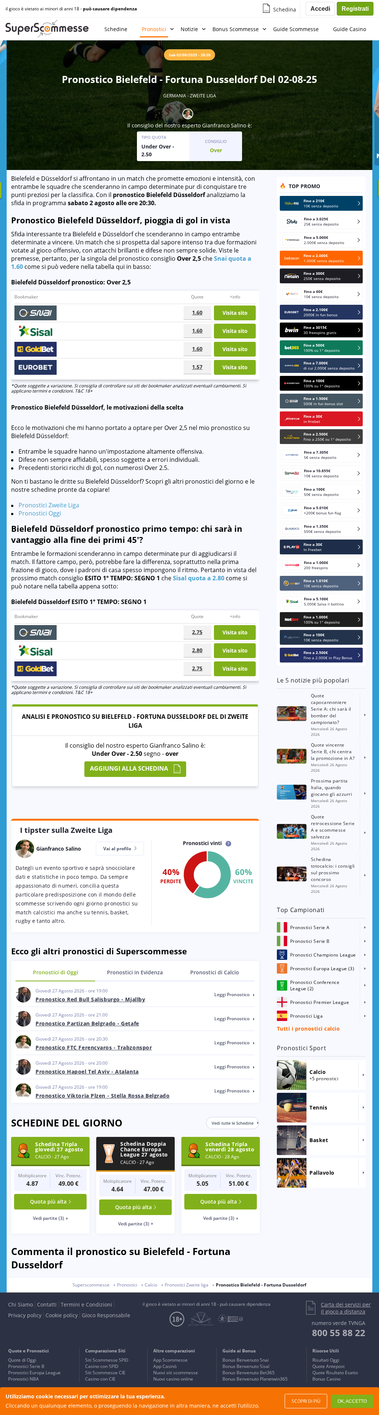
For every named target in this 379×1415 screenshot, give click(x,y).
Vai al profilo (117, 848)
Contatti (47, 1304)
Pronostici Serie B (26, 1366)
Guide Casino (349, 29)
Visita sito (235, 312)
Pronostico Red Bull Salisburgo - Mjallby (90, 999)
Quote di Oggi (22, 1360)
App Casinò (165, 1366)
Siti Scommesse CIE (105, 1372)
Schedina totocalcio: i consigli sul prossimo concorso (333, 869)
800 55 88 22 (338, 1332)
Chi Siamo (20, 1304)
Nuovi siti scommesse (175, 1372)
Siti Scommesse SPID (106, 1360)
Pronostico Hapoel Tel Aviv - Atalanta (87, 1071)
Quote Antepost (328, 1366)
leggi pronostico (232, 994)
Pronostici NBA (23, 1379)
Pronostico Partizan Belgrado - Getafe (87, 1023)
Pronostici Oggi (40, 513)
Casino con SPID (101, 1366)
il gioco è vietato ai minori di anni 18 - (71, 9)
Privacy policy (24, 1315)
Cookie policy (62, 1315)
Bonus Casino (326, 1379)
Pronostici (154, 29)
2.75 (197, 631)
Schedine (115, 29)
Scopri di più (306, 1401)
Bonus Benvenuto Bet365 (248, 1372)
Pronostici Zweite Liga (49, 505)
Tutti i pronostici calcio (308, 1028)
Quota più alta (48, 1201)
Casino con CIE (100, 1379)
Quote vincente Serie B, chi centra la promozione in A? (333, 751)
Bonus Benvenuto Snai (245, 1360)
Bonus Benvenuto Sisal (245, 1366)
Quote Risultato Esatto (335, 1372)
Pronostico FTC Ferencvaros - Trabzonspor (94, 1047)
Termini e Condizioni (86, 1304)
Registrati (355, 9)
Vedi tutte (233, 1123)
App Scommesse (170, 1360)
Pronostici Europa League (34, 1372)
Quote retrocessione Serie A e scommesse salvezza (333, 827)
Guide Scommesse (296, 29)
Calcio (214, 972)
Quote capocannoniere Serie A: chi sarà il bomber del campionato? (331, 709)
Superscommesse (91, 1285)
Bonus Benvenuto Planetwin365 (255, 1379)
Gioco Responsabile (106, 1315)
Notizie (189, 29)
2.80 (197, 650)
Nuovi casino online (173, 1379)
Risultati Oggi (325, 1360)
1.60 (197, 312)
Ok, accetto (352, 1401)
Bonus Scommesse (235, 29)
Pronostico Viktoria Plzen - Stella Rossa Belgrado (103, 1095)
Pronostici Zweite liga (186, 1285)
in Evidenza (135, 972)
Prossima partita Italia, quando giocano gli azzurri (331, 787)
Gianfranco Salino (224, 125)
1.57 (197, 366)
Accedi (320, 9)
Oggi (55, 972)
